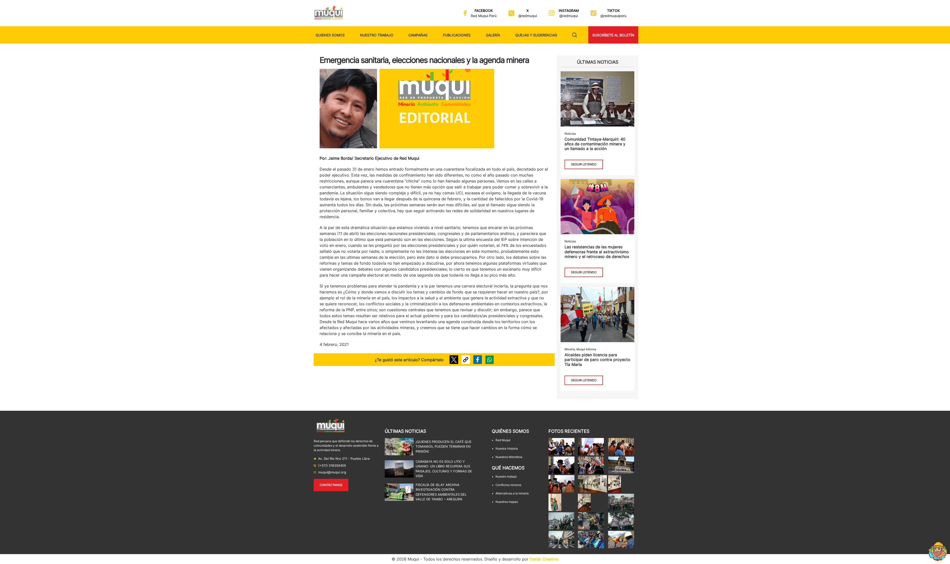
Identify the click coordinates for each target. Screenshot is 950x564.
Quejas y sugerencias (536, 35)
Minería (570, 349)
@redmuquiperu (613, 16)
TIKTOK (613, 10)
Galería (493, 35)
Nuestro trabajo (376, 35)
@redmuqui (527, 16)
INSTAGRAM (569, 10)
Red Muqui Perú (484, 16)
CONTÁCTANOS (331, 485)
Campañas (418, 35)
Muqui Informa (586, 349)
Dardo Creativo (544, 559)
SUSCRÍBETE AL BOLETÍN (613, 35)
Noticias (570, 133)
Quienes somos (330, 35)
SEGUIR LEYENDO (583, 164)
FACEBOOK (484, 10)
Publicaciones (457, 35)
